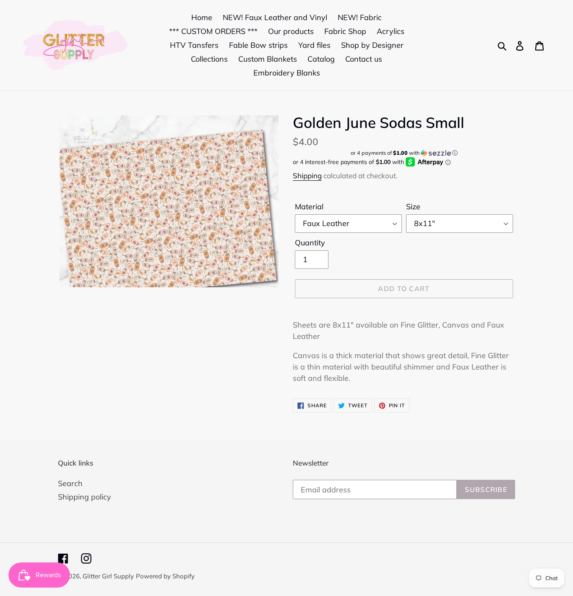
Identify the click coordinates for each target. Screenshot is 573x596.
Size (413, 206)
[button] (404, 153)
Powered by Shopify (165, 576)
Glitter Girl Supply (108, 576)
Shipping (307, 175)
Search (70, 483)
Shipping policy (84, 497)
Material (309, 206)
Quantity (310, 242)
